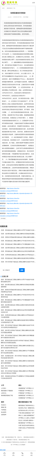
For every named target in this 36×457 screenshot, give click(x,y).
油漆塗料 (3, 414)
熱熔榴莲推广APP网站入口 (26, 395)
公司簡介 (3, 388)
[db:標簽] (3, 218)
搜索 (21, 270)
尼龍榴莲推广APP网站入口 (26, 388)
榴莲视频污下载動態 (7, 390)
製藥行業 (3, 407)
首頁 (3, 8)
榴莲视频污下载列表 (12, 439)
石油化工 (3, 405)
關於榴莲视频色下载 (10, 437)
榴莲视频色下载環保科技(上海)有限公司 (16, 442)
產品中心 (19, 437)
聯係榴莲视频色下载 (7, 395)
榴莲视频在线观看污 (29, 437)
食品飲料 (3, 412)
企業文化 (3, 393)
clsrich (9, 17)
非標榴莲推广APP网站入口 (26, 398)
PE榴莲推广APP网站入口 (25, 390)
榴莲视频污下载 (11, 8)
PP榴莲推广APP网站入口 (25, 393)
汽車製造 (3, 410)
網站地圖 (3, 450)
